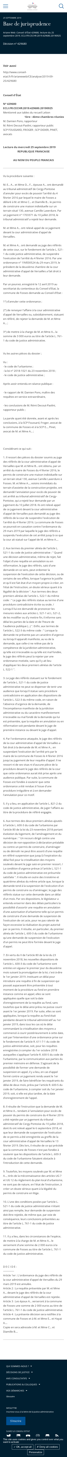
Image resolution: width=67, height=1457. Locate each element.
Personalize (35, 1452)
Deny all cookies (48, 1447)
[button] (61, 6)
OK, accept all (24, 1447)
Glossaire (10, 1396)
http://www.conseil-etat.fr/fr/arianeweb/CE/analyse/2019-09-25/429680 (28, 76)
